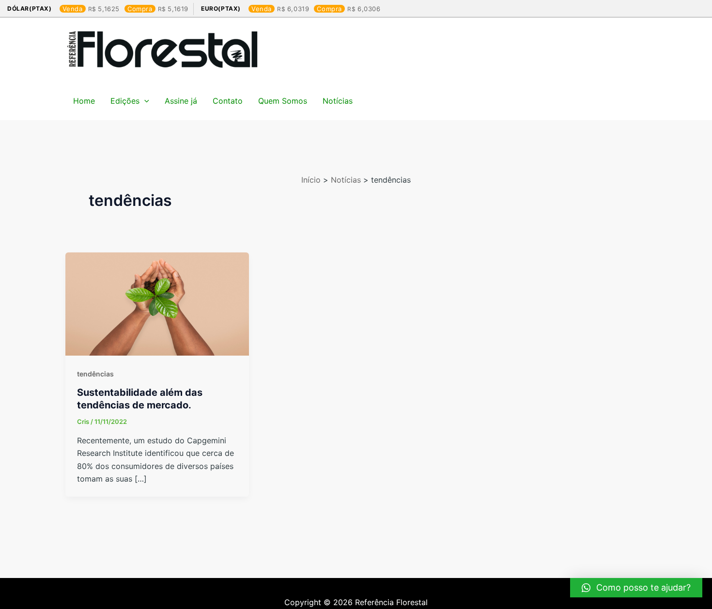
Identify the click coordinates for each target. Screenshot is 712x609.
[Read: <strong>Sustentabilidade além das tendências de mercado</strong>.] (157, 303)
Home (84, 101)
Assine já (181, 101)
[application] (144, 100)
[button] (636, 587)
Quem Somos (282, 101)
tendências (95, 374)
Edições (124, 101)
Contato (228, 101)
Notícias (338, 101)
